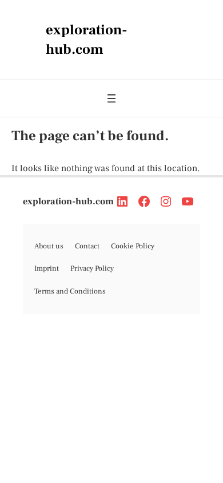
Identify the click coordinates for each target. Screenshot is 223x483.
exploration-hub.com (68, 201)
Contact (87, 246)
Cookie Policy (132, 246)
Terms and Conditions (70, 291)
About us (48, 246)
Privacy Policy (92, 268)
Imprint (46, 268)
